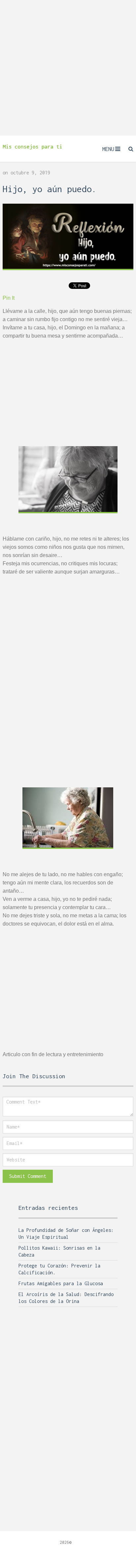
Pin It (9, 298)
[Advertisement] (68, 68)
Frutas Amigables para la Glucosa (60, 1283)
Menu (108, 149)
